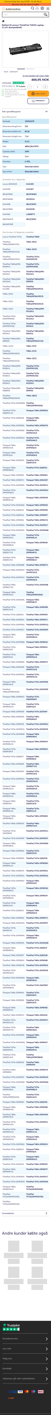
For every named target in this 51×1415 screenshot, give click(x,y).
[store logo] (11, 9)
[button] (20, 68)
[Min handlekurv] (42, 8)
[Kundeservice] (32, 9)
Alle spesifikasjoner (11, 111)
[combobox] (25, 14)
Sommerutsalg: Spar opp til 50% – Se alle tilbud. (23, 1)
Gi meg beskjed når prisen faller (36, 76)
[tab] (25, 111)
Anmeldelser (8, 1213)
